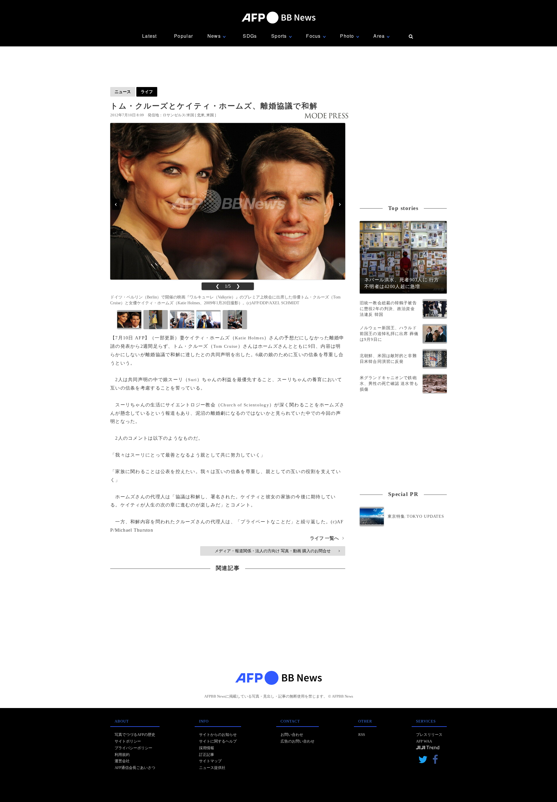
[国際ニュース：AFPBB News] (278, 17)
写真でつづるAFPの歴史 (135, 734)
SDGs (250, 35)
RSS (361, 734)
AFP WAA (424, 741)
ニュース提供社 (212, 767)
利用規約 (122, 754)
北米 (201, 115)
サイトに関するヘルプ (218, 741)
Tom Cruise (225, 346)
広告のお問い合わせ (297, 741)
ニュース (123, 91)
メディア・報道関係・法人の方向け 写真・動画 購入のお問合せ (277, 550)
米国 (210, 115)
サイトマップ (210, 761)
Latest (149, 35)
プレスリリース (429, 734)
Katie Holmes (249, 338)
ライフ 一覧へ (327, 538)
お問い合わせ (292, 734)
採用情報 (206, 748)
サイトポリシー (128, 741)
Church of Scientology (244, 405)
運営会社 (122, 761)
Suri (192, 379)
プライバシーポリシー (133, 748)
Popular (183, 35)
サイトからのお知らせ (218, 734)
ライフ (147, 91)
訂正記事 (206, 754)
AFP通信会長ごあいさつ (135, 767)
